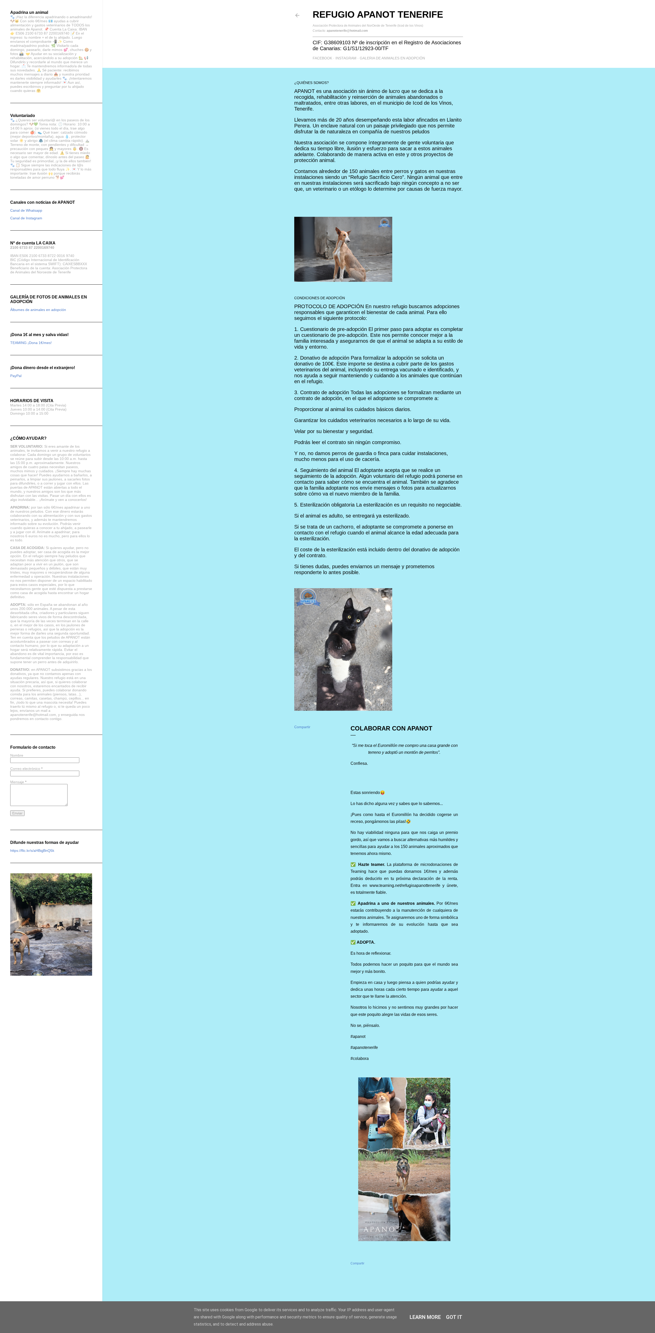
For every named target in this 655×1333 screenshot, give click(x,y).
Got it (454, 1317)
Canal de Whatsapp (26, 210)
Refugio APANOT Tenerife (378, 14)
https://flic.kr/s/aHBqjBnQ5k (32, 850)
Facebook (322, 58)
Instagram (345, 58)
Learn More (425, 1317)
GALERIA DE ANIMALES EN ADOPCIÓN (392, 58)
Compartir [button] (302, 727)
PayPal (15, 376)
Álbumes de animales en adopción (38, 310)
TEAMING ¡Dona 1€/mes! (31, 343)
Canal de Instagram (26, 218)
